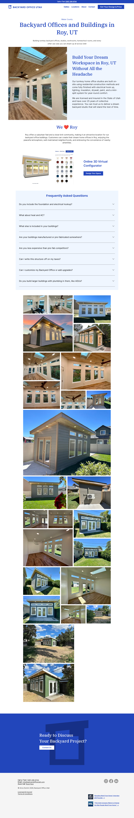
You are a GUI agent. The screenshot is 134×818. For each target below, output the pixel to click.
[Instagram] (106, 781)
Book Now (30, 784)
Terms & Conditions (25, 794)
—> (104, 798)
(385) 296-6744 (71, 1)
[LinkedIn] (116, 781)
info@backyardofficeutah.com (34, 782)
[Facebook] (111, 781)
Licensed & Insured (25, 792)
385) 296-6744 (33, 780)
